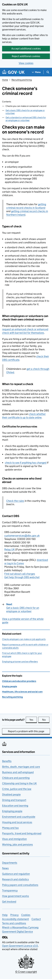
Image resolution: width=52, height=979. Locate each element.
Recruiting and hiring (22, 79)
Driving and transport (14, 800)
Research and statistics (15, 879)
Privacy (14, 914)
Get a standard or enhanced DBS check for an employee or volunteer (26, 119)
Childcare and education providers (19, 681)
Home (5, 79)
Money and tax (10, 827)
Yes (33, 719)
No (45, 719)
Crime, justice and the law (16, 789)
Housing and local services (17, 822)
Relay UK (9, 549)
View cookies (26, 63)
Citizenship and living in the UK (19, 783)
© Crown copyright (26, 971)
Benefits (7, 761)
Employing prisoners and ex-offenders (20, 661)
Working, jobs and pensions (17, 844)
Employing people (12, 811)
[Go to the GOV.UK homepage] (13, 72)
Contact (36, 919)
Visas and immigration (14, 839)
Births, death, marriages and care (21, 766)
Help (5, 914)
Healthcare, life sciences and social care (22, 691)
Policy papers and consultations (20, 884)
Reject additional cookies (26, 56)
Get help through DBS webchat (22, 577)
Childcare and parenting (16, 777)
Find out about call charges (19, 573)
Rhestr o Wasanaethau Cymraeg (20, 927)
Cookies (25, 914)
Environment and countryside (18, 816)
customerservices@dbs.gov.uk (22, 535)
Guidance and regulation (16, 873)
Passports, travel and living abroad (21, 833)
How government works (15, 896)
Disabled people (11, 794)
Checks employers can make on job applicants (24, 639)
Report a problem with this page (26, 731)
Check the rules (15, 500)
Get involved (9, 901)
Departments (9, 862)
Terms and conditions (14, 923)
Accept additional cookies (26, 48)
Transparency (10, 890)
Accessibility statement (15, 919)
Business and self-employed (18, 772)
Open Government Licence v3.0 (20, 945)
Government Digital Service (17, 931)
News (5, 868)
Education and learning (15, 805)
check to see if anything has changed (25, 462)
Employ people (9, 686)
